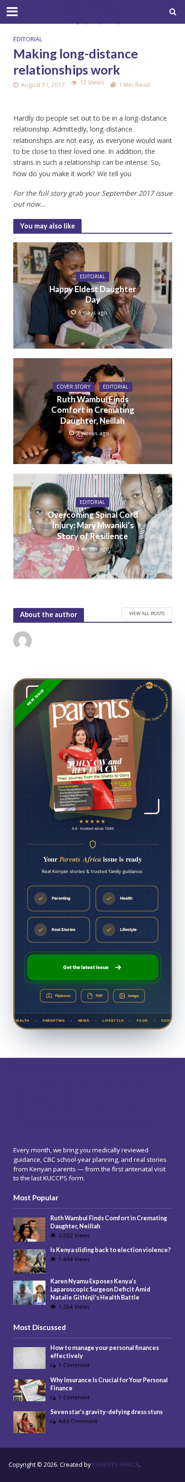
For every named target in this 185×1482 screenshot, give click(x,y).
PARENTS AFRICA (115, 1465)
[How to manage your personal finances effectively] (29, 1357)
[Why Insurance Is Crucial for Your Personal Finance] (29, 1389)
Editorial (27, 39)
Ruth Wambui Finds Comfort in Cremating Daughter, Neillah (92, 410)
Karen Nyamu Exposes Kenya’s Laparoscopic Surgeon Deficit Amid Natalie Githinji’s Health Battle (100, 1289)
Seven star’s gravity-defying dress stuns (106, 1412)
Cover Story (73, 386)
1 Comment (74, 1364)
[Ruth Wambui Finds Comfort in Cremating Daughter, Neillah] (29, 1229)
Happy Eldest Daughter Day (92, 294)
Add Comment (77, 1421)
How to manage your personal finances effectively (104, 1351)
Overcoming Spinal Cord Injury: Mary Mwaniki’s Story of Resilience (92, 525)
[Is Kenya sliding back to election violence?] (29, 1260)
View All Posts (147, 613)
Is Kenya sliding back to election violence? (110, 1250)
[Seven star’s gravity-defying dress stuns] (29, 1421)
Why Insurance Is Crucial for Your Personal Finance (109, 1384)
